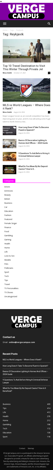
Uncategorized (10, 296)
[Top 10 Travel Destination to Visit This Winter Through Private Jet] (26, 50)
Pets (6, 264)
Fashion (7, 215)
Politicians (8, 268)
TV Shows (8, 292)
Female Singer (10, 223)
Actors (7, 186)
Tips (6, 280)
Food (6, 231)
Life (6, 251)
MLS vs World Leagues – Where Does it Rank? (22, 360)
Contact (22, 448)
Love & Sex (9, 256)
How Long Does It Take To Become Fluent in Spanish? (25, 366)
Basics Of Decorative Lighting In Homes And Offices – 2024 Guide (25, 372)
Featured (8, 219)
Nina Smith (7, 73)
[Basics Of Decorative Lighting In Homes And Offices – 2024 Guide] (9, 143)
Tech (6, 276)
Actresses (8, 190)
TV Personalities (11, 288)
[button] (4, 23)
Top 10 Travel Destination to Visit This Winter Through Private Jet (24, 67)
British (7, 199)
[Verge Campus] (26, 11)
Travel (7, 284)
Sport (6, 272)
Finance (7, 227)
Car (5, 207)
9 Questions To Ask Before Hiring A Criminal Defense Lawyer (25, 381)
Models (7, 260)
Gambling (8, 235)
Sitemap (31, 448)
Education (8, 211)
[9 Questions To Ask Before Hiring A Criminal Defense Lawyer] (9, 156)
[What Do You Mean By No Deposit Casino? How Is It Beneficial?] (9, 169)
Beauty (7, 195)
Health (7, 243)
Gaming (7, 239)
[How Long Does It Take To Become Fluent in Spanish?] (9, 130)
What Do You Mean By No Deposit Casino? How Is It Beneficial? (24, 389)
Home (5, 30)
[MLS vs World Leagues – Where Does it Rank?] (26, 90)
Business (8, 203)
